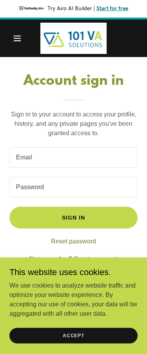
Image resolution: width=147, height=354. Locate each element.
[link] (73, 38)
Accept (73, 335)
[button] (19, 38)
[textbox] (73, 157)
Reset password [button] (73, 241)
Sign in (73, 218)
